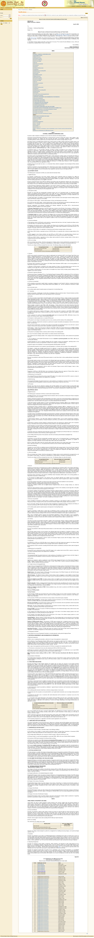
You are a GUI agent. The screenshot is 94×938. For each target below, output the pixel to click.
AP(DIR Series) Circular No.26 (43, 910)
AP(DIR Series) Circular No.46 (43, 903)
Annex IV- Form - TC (36, 127)
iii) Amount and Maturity (37, 59)
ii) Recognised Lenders (37, 58)
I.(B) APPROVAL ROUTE (37, 74)
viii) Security (35, 66)
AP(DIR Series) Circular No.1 (43, 905)
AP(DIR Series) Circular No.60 (43, 879)
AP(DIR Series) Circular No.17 (43, 894)
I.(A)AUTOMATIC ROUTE (37, 55)
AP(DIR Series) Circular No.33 (43, 924)
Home (19, 9)
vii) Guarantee (35, 84)
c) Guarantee (35, 120)
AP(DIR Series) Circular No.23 (43, 891)
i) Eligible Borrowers (37, 76)
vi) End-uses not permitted (38, 83)
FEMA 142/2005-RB (41, 869)
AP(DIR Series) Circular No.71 (43, 920)
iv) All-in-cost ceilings (37, 61)
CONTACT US (78, 6)
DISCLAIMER (84, 6)
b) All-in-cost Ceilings (37, 118)
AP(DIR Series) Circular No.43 (43, 902)
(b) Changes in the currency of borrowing (40, 110)
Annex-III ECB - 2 (36, 125)
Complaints (26, 7)
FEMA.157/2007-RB (41, 871)
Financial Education (19, 7)
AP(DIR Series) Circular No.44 (43, 895)
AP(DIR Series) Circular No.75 (43, 880)
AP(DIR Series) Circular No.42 (43, 901)
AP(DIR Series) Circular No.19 (43, 921)
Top (87, 933)
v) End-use (35, 62)
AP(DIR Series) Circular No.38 (43, 925)
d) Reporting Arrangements (38, 121)
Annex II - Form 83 (36, 124)
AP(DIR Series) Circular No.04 (43, 898)
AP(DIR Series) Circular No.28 (43, 923)
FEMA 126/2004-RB (41, 865)
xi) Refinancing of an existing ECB (39, 70)
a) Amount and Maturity (37, 117)
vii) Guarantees (36, 65)
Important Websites (32, 7)
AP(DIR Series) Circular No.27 (43, 912)
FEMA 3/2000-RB (41, 864)
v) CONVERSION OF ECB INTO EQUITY (40, 103)
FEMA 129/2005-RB (41, 868)
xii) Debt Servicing (36, 72)
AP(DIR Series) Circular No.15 (43, 884)
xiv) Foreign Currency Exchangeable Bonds (41, 94)
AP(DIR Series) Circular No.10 (43, 899)
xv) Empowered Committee (38, 95)
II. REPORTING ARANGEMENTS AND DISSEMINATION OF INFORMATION (46, 96)
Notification (25, 9)
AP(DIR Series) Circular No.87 (43, 883)
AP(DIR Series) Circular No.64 (43, 917)
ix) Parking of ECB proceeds (38, 87)
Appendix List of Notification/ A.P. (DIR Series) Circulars (43, 130)
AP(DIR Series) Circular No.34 (43, 892)
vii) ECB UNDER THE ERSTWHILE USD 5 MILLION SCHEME (43, 106)
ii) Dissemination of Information (39, 99)
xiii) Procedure (35, 73)
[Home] (12, 6)
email (59, 846)
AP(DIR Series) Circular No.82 (43, 881)
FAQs (14, 7)
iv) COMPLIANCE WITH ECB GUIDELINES (40, 102)
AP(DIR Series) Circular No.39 (43, 913)
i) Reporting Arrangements (38, 98)
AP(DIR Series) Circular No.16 (43, 906)
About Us (2, 7)
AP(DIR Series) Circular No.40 (43, 887)
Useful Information (8, 7)
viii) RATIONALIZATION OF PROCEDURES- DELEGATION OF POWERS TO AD (47, 107)
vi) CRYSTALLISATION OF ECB (38, 105)
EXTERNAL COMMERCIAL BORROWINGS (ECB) (42, 54)
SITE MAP (73, 6)
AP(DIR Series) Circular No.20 (43, 909)
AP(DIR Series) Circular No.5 (43, 888)
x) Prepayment (35, 69)
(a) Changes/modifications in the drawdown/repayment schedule (45, 109)
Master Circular (33, 37)
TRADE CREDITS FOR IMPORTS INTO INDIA (41, 116)
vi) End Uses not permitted (38, 63)
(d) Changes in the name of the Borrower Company (42, 113)
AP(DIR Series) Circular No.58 (43, 916)
